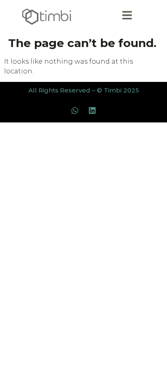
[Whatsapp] (75, 110)
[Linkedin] (92, 110)
